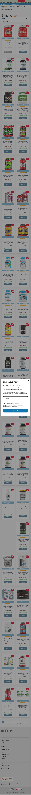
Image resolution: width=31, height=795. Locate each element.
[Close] (28, 380)
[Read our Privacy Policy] (27, 406)
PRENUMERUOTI (15, 410)
